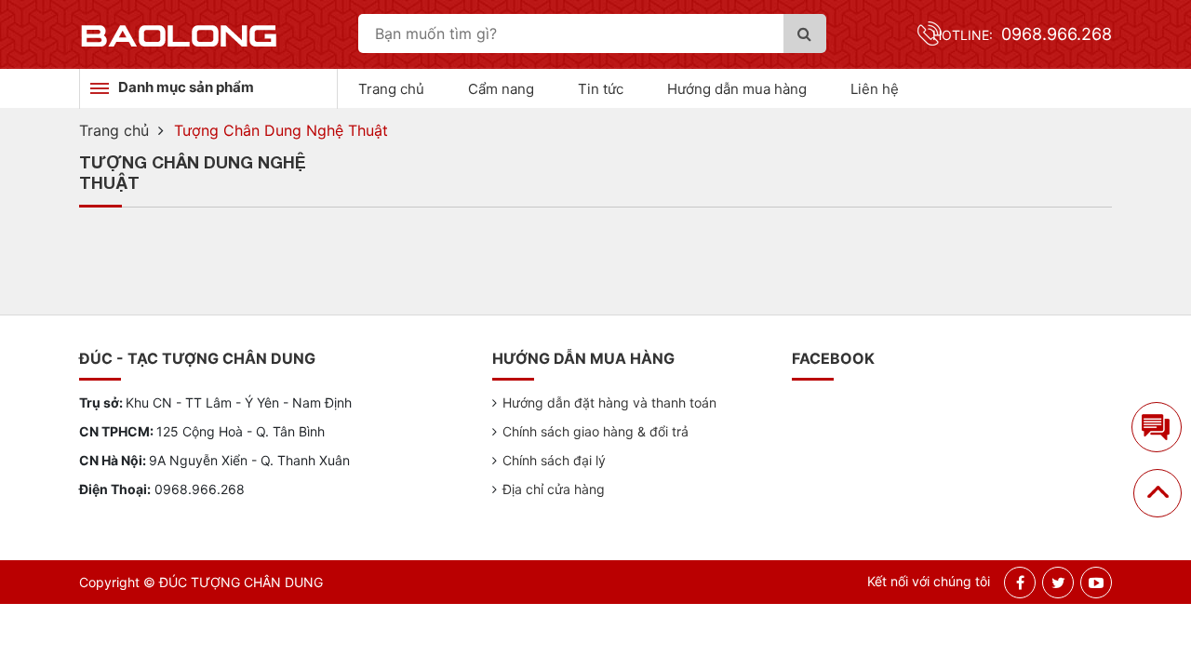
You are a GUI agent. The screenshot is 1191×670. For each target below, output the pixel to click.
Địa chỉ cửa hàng (553, 489)
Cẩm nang (501, 89)
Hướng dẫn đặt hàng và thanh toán (609, 402)
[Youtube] (1096, 582)
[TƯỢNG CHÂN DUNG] (179, 34)
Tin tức (600, 89)
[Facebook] (1020, 582)
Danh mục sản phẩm (186, 87)
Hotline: (1022, 35)
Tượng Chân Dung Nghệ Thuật (281, 130)
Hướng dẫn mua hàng (737, 89)
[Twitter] (1058, 582)
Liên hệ (874, 89)
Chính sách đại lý (554, 460)
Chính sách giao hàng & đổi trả (595, 431)
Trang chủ (391, 89)
